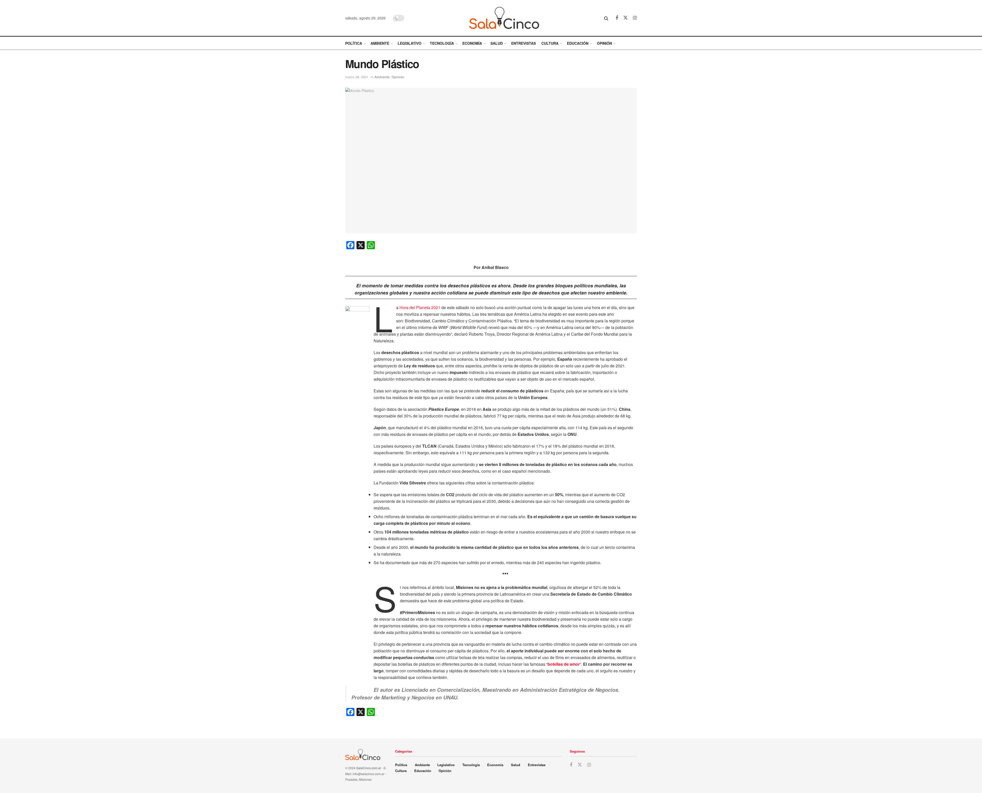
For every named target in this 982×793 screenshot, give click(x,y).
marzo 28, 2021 (356, 76)
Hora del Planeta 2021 (419, 307)
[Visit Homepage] (504, 18)
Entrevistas (523, 43)
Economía (472, 43)
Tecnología (442, 43)
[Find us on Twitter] (625, 18)
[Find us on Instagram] (635, 18)
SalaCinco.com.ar (368, 768)
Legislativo (409, 43)
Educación (577, 43)
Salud (496, 43)
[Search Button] (606, 18)
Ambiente (380, 43)
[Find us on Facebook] (617, 18)
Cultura (550, 43)
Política (353, 43)
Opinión (604, 43)
